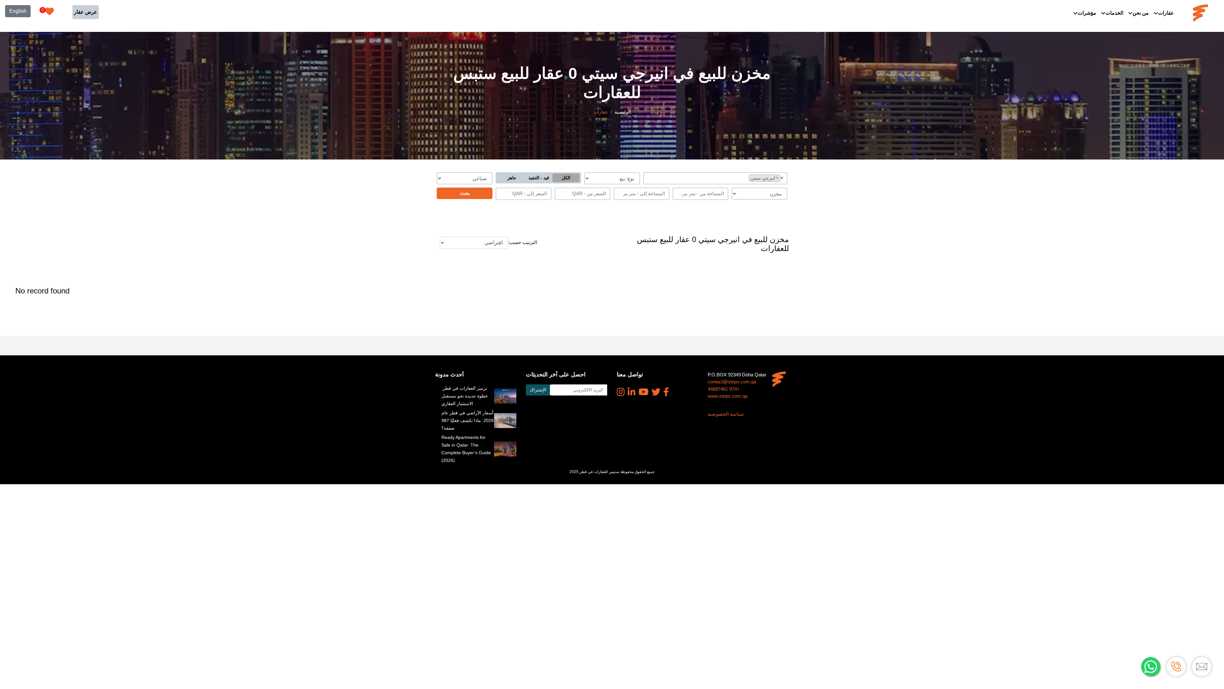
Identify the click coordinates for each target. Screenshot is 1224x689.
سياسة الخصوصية (726, 414)
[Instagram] (621, 392)
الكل (566, 177)
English (17, 11)
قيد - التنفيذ (538, 177)
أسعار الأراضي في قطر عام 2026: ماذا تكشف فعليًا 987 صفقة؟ (467, 420)
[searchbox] (745, 178)
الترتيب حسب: (522, 242)
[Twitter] (656, 392)
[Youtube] (643, 392)
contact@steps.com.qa (732, 381)
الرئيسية (623, 112)
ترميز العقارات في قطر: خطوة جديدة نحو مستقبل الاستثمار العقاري (464, 396)
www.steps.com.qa (727, 396)
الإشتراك (538, 389)
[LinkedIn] (632, 392)
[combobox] (715, 178)
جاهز (511, 177)
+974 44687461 (724, 389)
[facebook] (666, 392)
